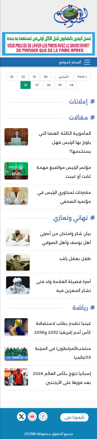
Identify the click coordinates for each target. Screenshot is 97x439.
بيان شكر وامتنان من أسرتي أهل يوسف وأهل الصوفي (65, 238)
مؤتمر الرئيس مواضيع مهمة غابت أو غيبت (63, 172)
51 (32, 76)
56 (46, 85)
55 (58, 85)
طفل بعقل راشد (75, 258)
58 (23, 85)
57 (35, 85)
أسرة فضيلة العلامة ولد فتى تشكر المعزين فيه (63, 286)
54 (69, 85)
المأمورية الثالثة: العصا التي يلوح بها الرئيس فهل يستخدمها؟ (65, 142)
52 (21, 76)
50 (44, 76)
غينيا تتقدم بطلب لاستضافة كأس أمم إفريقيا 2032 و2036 (62, 328)
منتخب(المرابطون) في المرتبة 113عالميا (63, 353)
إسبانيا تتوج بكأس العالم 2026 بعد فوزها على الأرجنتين (62, 378)
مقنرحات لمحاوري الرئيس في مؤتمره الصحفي (64, 197)
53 (10, 76)
